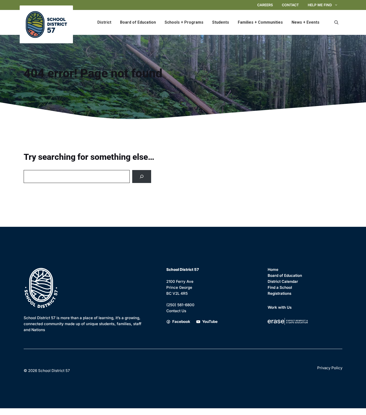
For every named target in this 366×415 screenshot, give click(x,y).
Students (220, 22)
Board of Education (138, 22)
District (104, 22)
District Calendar (283, 281)
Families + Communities (260, 22)
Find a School (280, 287)
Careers (265, 5)
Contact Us (176, 310)
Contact (290, 5)
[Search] (141, 176)
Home (273, 269)
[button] (336, 22)
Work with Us (280, 307)
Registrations (279, 293)
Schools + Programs (184, 22)
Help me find (320, 5)
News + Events (305, 22)
